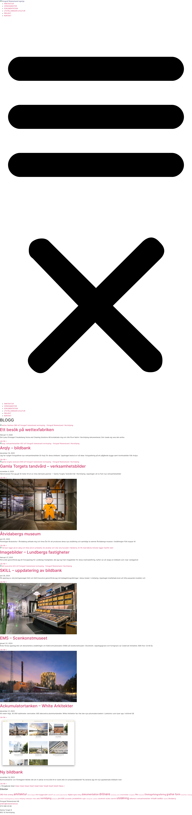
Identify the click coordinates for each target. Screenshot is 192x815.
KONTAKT (7, 16)
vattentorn (133, 798)
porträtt (61, 798)
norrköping (45, 798)
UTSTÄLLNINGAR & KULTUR (14, 11)
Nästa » (62, 786)
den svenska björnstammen (60, 794)
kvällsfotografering (9, 798)
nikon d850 (36, 798)
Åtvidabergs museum (20, 533)
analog (10, 795)
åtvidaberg (172, 798)
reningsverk (89, 798)
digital (70, 795)
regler (84, 798)
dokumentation (90, 794)
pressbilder (68, 798)
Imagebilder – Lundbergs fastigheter (35, 552)
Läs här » (3, 441)
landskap (16, 798)
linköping (22, 798)
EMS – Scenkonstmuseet (23, 638)
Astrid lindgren (31, 794)
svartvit (113, 798)
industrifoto (184, 794)
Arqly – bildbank (15, 447)
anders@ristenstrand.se (9, 804)
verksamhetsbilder (143, 798)
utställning (122, 798)
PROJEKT (7, 13)
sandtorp (95, 798)
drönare (104, 794)
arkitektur (20, 794)
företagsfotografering (155, 794)
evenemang (113, 794)
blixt (37, 795)
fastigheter (132, 794)
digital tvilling (77, 794)
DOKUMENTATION (11, 8)
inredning (189, 794)
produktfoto (77, 798)
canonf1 (50, 794)
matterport (29, 798)
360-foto (4, 794)
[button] (96, 209)
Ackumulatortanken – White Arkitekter (36, 705)
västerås (166, 798)
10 (56, 786)
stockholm (101, 798)
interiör (2, 798)
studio (108, 798)
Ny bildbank (11, 772)
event (118, 794)
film (136, 794)
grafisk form (173, 794)
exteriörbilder (124, 794)
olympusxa (54, 798)
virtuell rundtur (157, 798)
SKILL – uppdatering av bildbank (31, 570)
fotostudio (141, 794)
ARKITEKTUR (9, 4)
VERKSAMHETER (10, 6)
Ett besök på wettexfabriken (27, 429)
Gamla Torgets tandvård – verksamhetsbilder (43, 466)
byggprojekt (43, 795)
